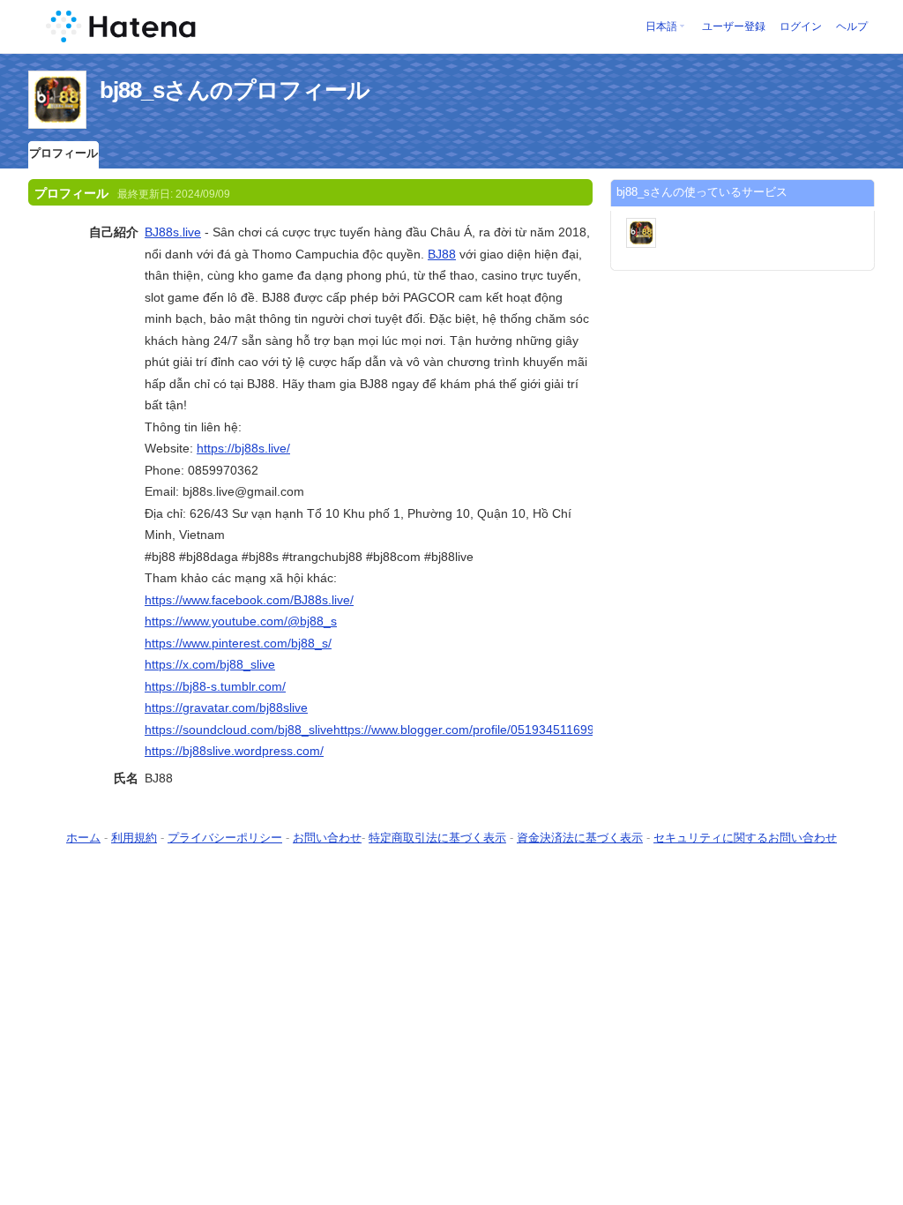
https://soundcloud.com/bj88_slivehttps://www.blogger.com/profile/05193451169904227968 (398, 729)
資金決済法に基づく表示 (580, 837)
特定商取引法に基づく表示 (437, 837)
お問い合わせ (327, 837)
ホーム (83, 837)
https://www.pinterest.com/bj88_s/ (238, 643)
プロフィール (63, 153)
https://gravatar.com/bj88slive (226, 707)
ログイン (801, 26)
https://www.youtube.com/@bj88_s (241, 621)
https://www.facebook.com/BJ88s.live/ (249, 600)
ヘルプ (852, 26)
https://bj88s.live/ (243, 448)
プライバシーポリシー (225, 837)
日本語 (661, 26)
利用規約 (134, 837)
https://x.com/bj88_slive (210, 664)
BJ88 (442, 254)
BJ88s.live (173, 232)
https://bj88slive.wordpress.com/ (234, 751)
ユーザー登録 (733, 26)
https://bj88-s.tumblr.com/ (215, 686)
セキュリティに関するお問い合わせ (745, 837)
